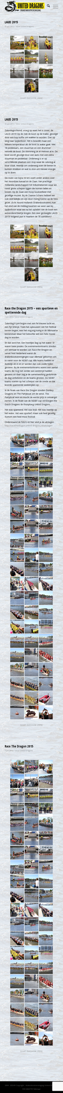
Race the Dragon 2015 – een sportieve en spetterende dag (31, 310)
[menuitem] (47, 6)
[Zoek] (47, 6)
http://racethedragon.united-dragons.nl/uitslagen (28, 425)
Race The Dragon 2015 (19, 746)
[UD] (26, 6)
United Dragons (27, 26)
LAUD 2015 (11, 22)
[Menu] (54, 6)
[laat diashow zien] (31, 725)
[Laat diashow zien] (31, 98)
